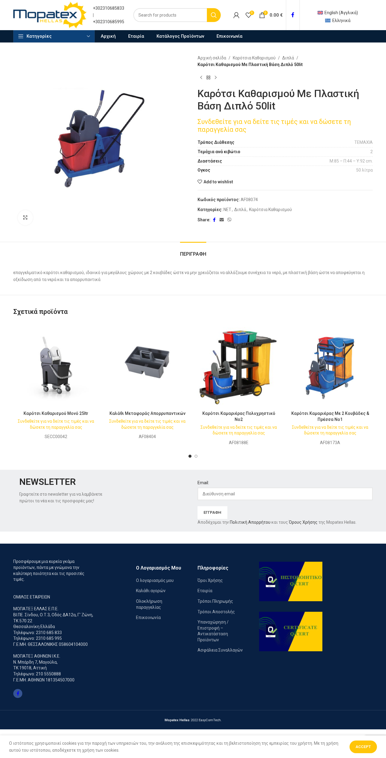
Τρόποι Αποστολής (216, 611)
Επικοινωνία (148, 617)
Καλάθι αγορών (151, 590)
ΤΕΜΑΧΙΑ (363, 142)
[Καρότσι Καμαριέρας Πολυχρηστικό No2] (238, 365)
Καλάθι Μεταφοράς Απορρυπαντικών (147, 413)
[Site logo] (50, 14)
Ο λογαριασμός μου (155, 580)
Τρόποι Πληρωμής (215, 601)
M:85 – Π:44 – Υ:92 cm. (351, 161)
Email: (203, 482)
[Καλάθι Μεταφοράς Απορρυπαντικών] (147, 365)
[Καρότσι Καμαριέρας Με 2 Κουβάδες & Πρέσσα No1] (330, 365)
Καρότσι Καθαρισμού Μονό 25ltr (56, 413)
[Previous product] (201, 77)
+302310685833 (108, 8)
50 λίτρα (364, 170)
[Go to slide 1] (189, 456)
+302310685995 (108, 21)
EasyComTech (210, 720)
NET (227, 209)
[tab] (193, 251)
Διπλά (288, 57)
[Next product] (215, 77)
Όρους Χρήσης (303, 522)
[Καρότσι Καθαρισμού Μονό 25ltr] (56, 365)
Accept (363, 746)
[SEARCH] (214, 15)
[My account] (236, 15)
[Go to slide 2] (196, 456)
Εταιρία (205, 590)
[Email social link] (222, 220)
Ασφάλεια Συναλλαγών (220, 650)
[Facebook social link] (292, 15)
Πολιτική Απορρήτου (250, 522)
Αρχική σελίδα (212, 57)
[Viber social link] (229, 220)
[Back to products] (208, 77)
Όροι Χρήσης (210, 580)
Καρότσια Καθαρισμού (254, 57)
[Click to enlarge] (25, 217)
